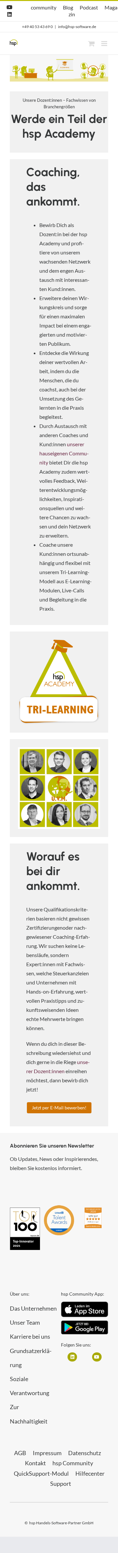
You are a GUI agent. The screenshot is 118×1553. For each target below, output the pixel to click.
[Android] (84, 1323)
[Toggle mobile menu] (104, 43)
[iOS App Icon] (84, 1304)
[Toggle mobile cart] (91, 43)
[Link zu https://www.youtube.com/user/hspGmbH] (96, 1357)
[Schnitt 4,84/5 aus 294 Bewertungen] (93, 1210)
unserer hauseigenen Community (64, 453)
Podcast (89, 7)
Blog (68, 7)
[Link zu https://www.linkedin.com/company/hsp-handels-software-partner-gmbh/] (72, 1357)
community (43, 7)
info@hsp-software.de (77, 26)
